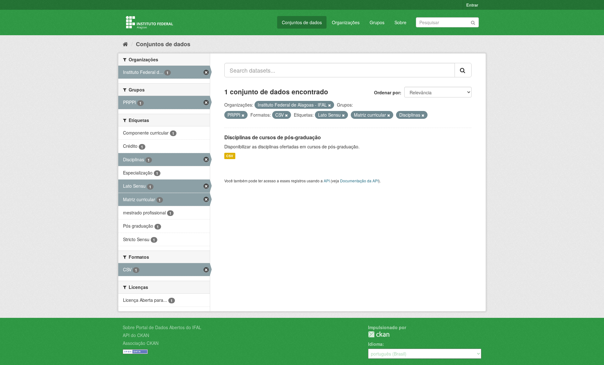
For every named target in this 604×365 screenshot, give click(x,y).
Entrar (472, 5)
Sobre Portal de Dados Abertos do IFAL (162, 327)
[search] (463, 70)
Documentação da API (359, 180)
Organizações (346, 22)
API (327, 180)
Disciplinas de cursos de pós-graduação (272, 137)
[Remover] (329, 105)
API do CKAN (136, 335)
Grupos (377, 22)
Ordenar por (387, 92)
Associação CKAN (141, 343)
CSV (229, 155)
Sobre (400, 22)
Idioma (375, 344)
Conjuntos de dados (302, 22)
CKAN (378, 334)
